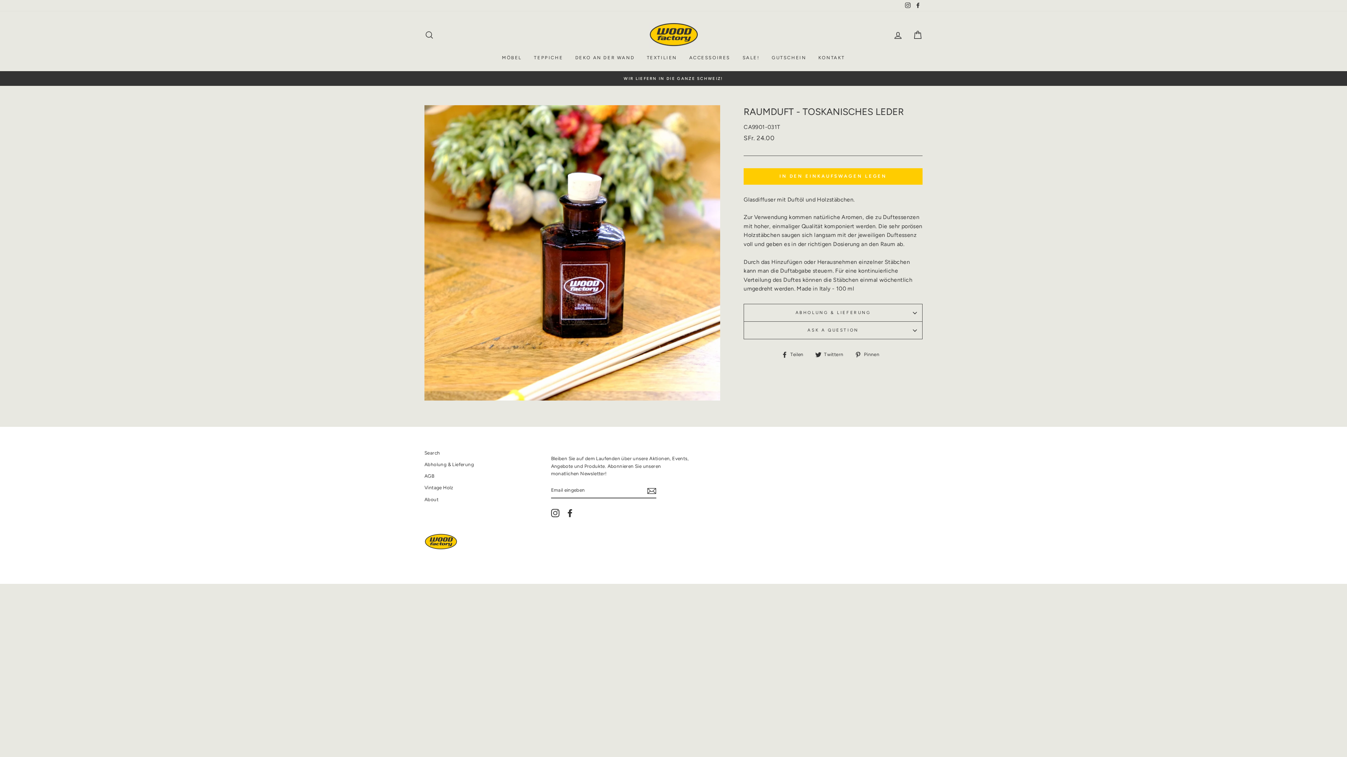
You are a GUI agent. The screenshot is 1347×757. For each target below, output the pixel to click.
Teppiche (548, 57)
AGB (429, 476)
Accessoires (710, 57)
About (431, 499)
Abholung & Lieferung (833, 312)
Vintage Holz (439, 487)
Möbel (512, 57)
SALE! (751, 57)
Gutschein (789, 57)
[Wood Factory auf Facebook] (570, 513)
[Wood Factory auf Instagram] (555, 513)
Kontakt (831, 57)
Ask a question (832, 330)
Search (432, 453)
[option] (673, 78)
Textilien (662, 57)
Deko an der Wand (605, 57)
